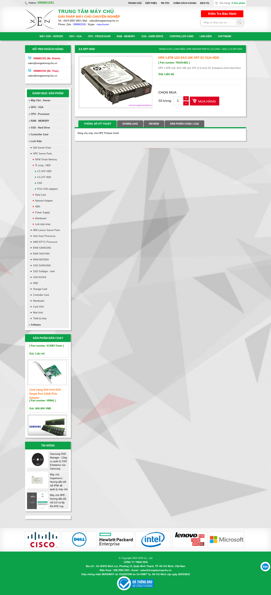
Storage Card (40, 289)
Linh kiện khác (43, 224)
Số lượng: (165, 100)
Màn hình (38, 312)
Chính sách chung (184, 3)
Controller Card (181, 36)
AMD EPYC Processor (45, 242)
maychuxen (103, 24)
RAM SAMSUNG (42, 247)
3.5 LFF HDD (44, 177)
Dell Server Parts (42, 147)
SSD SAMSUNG (42, 265)
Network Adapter (44, 200)
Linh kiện (206, 36)
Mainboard (40, 218)
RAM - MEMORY (126, 36)
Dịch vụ (204, 3)
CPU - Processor (99, 36)
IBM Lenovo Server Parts (46, 230)
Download (130, 123)
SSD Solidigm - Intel (44, 271)
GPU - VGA (75, 36)
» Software (35, 324)
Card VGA (38, 306)
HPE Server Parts (42, 153)
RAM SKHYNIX (41, 253)
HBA (37, 206)
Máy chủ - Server (51, 36)
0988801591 (79, 24)
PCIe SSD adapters (47, 189)
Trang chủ (135, 3)
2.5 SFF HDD (44, 171)
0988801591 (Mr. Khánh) (46, 58)
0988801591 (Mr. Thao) (45, 71)
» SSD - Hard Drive (39, 127)
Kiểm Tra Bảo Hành (222, 13)
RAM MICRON (41, 259)
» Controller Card (38, 134)
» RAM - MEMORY (39, 120)
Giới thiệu (151, 3)
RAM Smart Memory (46, 159)
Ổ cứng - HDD (43, 165)
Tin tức (165, 3)
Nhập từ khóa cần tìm (239, 22)
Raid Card (40, 194)
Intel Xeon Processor (44, 236)
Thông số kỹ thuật (97, 123)
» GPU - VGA (36, 107)
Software (224, 36)
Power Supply (42, 212)
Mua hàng (207, 101)
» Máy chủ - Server (39, 100)
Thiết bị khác (40, 318)
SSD (39, 183)
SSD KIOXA (39, 277)
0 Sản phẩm (238, 3)
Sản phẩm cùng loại (184, 123)
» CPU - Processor (39, 114)
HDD (35, 283)
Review (154, 123)
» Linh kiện (35, 141)
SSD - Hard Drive (152, 36)
